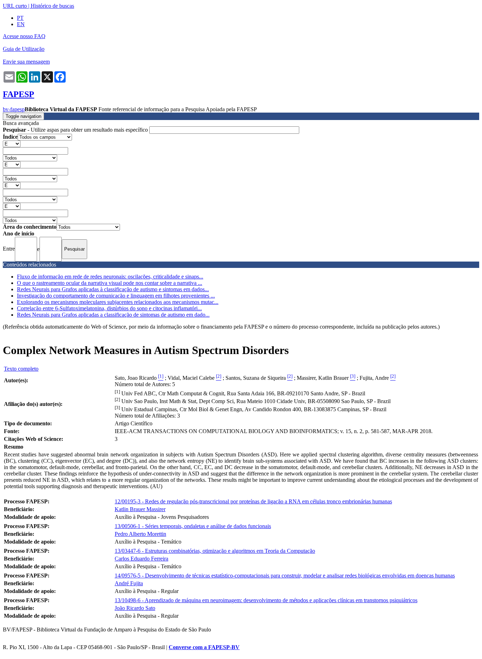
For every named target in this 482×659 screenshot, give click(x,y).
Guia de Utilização (23, 49)
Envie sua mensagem (26, 62)
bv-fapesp (14, 109)
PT (20, 18)
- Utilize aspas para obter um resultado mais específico (76, 130)
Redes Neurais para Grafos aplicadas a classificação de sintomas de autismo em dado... (113, 315)
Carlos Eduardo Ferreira (141, 559)
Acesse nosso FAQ (24, 36)
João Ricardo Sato (135, 608)
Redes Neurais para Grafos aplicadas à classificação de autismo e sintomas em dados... (113, 289)
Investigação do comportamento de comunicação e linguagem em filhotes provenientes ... (116, 296)
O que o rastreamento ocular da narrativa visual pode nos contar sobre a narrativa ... (109, 283)
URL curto (15, 6)
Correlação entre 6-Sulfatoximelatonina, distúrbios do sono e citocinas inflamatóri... (109, 308)
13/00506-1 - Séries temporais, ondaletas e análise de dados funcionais (193, 526)
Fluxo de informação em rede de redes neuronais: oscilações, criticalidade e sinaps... (110, 277)
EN (21, 24)
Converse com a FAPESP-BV (204, 647)
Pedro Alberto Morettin (140, 534)
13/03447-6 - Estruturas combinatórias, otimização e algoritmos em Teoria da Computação (215, 551)
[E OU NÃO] (11, 143)
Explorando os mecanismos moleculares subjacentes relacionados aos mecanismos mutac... (117, 302)
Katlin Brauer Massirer (140, 509)
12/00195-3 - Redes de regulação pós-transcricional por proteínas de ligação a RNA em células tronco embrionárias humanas (253, 501)
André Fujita (129, 583)
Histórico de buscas (52, 6)
